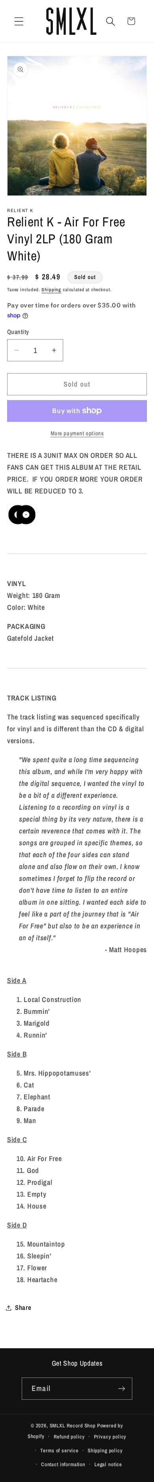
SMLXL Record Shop (73, 1425)
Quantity (18, 332)
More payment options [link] (77, 433)
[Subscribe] (121, 1389)
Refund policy (69, 1436)
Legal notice (108, 1464)
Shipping (51, 290)
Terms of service (59, 1450)
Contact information (63, 1464)
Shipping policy (105, 1450)
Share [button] (23, 1307)
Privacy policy (110, 1436)
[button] (19, 21)
